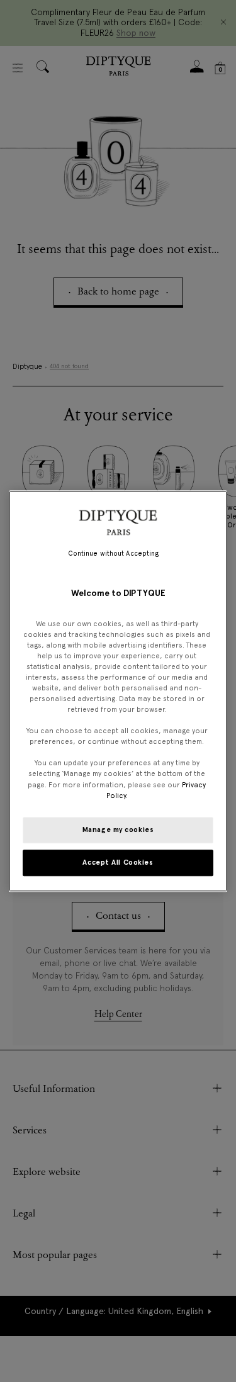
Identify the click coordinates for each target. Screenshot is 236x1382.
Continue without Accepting (113, 553)
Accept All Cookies (117, 862)
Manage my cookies (118, 829)
